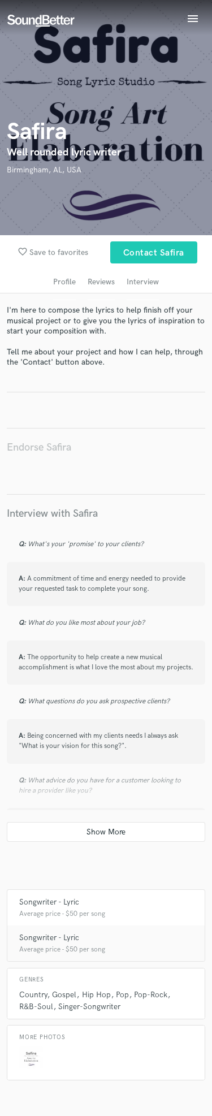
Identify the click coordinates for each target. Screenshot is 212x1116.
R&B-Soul (36, 1006)
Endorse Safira (39, 447)
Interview (143, 282)
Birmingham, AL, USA (44, 170)
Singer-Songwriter (89, 1006)
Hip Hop (96, 995)
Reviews (101, 282)
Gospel (64, 995)
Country (33, 995)
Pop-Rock (150, 995)
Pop (122, 995)
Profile (64, 282)
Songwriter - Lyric (49, 902)
